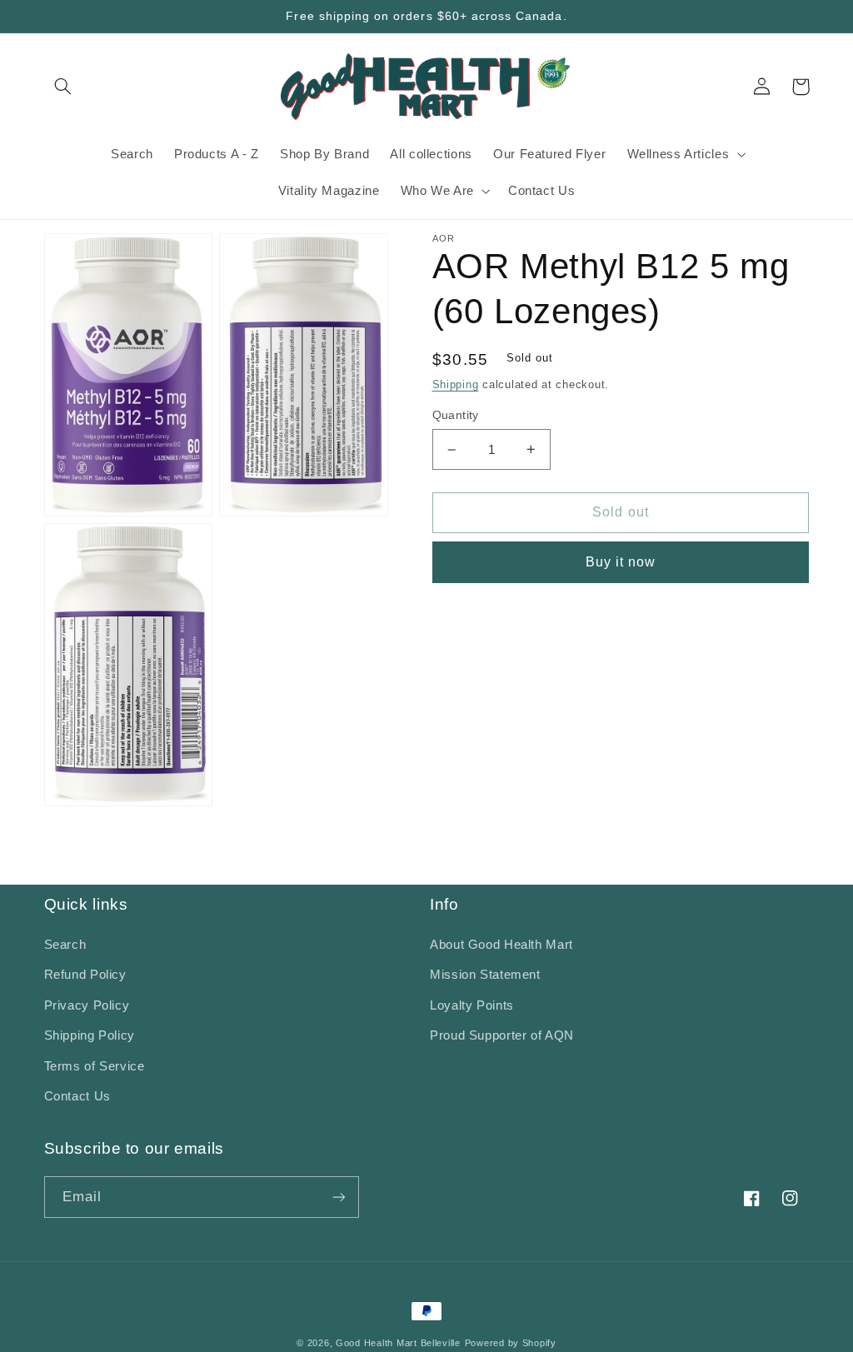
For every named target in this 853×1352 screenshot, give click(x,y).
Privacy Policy (87, 1005)
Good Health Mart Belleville (398, 1343)
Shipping (455, 385)
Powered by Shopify (510, 1343)
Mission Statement (485, 974)
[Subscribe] (338, 1196)
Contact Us (77, 1096)
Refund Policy (85, 974)
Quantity (455, 415)
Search (65, 944)
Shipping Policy (89, 1035)
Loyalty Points (472, 1005)
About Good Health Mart (501, 944)
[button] (63, 86)
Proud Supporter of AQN (502, 1035)
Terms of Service (94, 1066)
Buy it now (621, 562)
